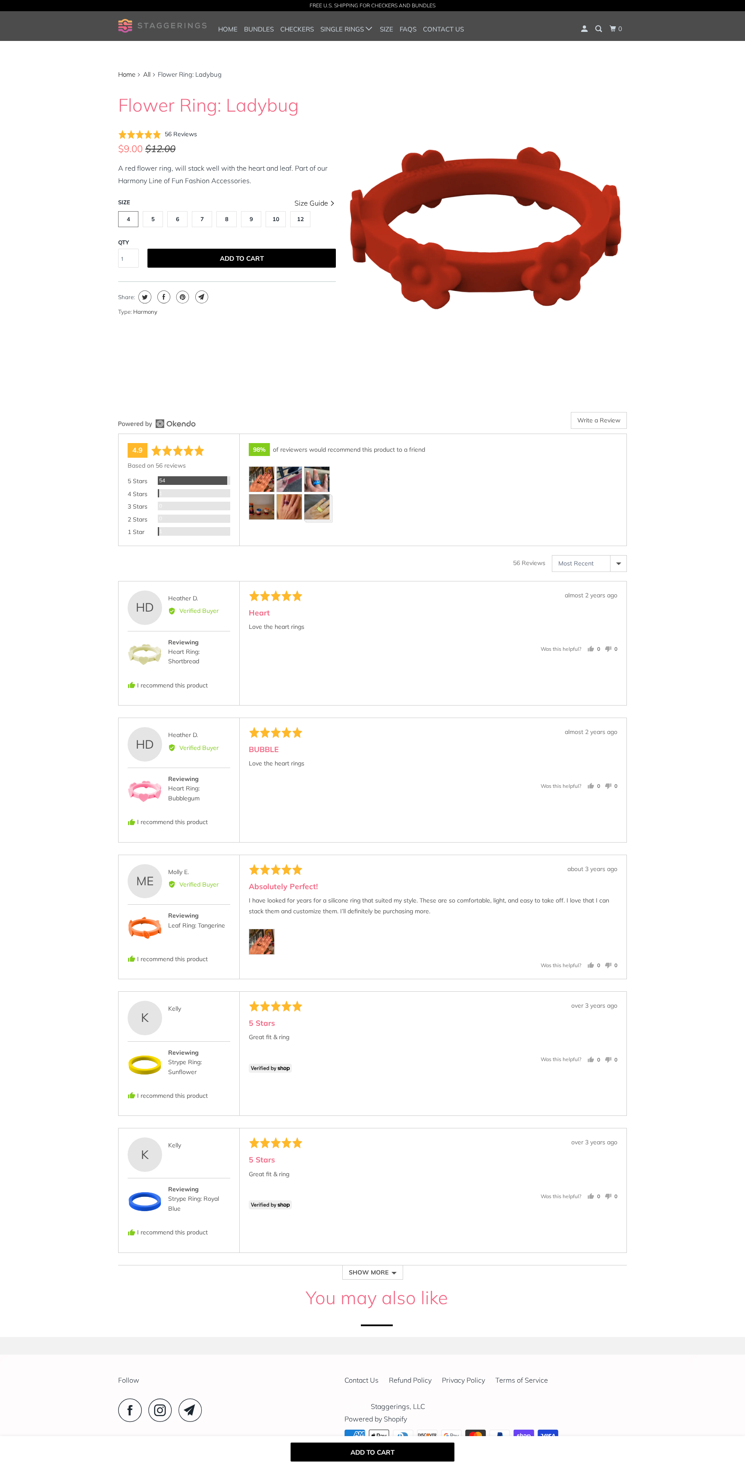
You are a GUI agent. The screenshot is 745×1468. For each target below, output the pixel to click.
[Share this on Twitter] (143, 296)
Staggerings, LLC (398, 1406)
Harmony (145, 311)
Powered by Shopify (375, 1419)
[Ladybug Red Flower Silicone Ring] (485, 228)
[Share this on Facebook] (162, 296)
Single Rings (343, 29)
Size (386, 29)
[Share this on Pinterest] (181, 296)
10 (275, 219)
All (146, 74)
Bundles (259, 29)
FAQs (408, 29)
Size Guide (312, 203)
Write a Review (598, 420)
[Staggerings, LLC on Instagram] (162, 1410)
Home (228, 29)
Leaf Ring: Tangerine (196, 925)
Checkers (297, 29)
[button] (157, 134)
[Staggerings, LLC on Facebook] (132, 1410)
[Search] (599, 29)
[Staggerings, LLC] (162, 25)
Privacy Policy (463, 1380)
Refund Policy (410, 1380)
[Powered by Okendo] (157, 424)
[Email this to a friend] (200, 296)
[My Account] (585, 29)
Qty (123, 242)
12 (300, 219)
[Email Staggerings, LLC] (192, 1410)
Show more (368, 1272)
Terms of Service (521, 1380)
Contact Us (443, 29)
